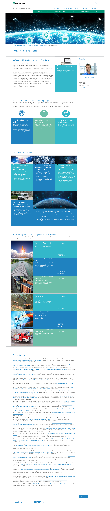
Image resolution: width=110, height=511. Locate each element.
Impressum (79, 508)
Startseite (14, 45)
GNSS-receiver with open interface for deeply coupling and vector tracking (33, 445)
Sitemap (37, 508)
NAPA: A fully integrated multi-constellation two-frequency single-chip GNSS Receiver (40, 469)
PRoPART (60, 324)
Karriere (77, 8)
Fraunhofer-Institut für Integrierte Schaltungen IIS (22, 8)
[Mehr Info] (66, 61)
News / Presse (57, 8)
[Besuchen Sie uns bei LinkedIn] (37, 502)
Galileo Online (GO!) (62, 291)
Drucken (83, 496)
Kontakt (85, 8)
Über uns (40, 11)
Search (96, 3)
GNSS (46, 45)
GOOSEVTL (60, 323)
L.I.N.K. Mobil (26, 210)
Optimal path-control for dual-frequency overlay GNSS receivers (52, 480)
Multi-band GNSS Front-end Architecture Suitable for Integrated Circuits (48, 483)
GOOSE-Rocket (61, 255)
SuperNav (60, 307)
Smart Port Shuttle (61, 271)
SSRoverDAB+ (60, 273)
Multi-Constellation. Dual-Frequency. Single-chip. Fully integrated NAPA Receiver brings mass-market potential (46, 464)
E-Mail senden (82, 87)
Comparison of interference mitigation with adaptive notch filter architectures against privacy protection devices (41, 369)
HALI (59, 344)
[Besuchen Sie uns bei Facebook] (35, 502)
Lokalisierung (42, 45)
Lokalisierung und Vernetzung (32, 45)
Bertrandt (60, 326)
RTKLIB (44, 219)
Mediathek (63, 508)
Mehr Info (61, 88)
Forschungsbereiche (60, 11)
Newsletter (55, 508)
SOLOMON (60, 254)
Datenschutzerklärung (91, 508)
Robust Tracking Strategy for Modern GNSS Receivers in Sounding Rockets (32, 379)
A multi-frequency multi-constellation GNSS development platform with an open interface (33, 452)
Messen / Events (68, 8)
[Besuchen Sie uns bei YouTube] (40, 502)
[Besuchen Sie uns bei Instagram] (43, 502)
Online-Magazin (85, 11)
